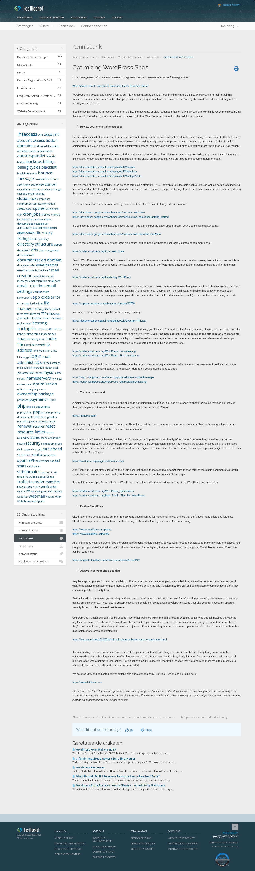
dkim (20, 250)
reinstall (21, 421)
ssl (57, 460)
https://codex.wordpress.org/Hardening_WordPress (101, 277)
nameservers (38, 378)
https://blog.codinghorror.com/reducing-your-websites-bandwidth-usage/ (113, 377)
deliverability (24, 228)
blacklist (49, 167)
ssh (52, 461)
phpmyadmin (24, 412)
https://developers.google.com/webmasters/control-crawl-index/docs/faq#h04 (116, 234)
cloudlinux (26, 198)
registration (51, 417)
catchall (35, 189)
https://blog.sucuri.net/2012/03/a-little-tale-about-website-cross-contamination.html (119, 639)
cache (20, 185)
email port (54, 281)
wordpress (38, 501)
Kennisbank (67, 26)
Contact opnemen (94, 26)
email (54, 265)
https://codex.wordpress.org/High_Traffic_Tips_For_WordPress (108, 495)
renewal (24, 426)
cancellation (24, 189)
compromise (24, 203)
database (26, 219)
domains (42, 265)
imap (22, 338)
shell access (23, 449)
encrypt (37, 292)
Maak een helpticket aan (33, 561)
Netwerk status (27, 554)
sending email (49, 443)
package (46, 393)
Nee (148, 730)
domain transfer (26, 265)
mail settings (53, 363)
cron (19, 214)
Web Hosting (64, 838)
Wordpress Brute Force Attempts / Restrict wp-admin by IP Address (120, 785)
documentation (31, 260)
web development (39, 491)
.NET (40, 135)
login (35, 356)
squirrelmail (42, 461)
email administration (32, 270)
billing (49, 161)
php (21, 405)
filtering (39, 309)
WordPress (153, 56)
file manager (33, 305)
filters (47, 309)
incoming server (36, 339)
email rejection (31, 285)
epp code (41, 297)
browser (39, 179)
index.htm (29, 345)
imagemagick (48, 334)
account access (31, 140)
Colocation (79, 17)
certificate (46, 189)
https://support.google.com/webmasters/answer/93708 (103, 303)
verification (49, 486)
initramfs (40, 345)
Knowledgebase (104, 846)
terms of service (26, 476)
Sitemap (233, 842)
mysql (48, 372)
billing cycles (28, 167)
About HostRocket (181, 838)
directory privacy (39, 239)
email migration (38, 281)
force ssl (35, 314)
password (22, 400)
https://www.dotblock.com (87, 682)
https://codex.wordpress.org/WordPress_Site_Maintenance (106, 355)
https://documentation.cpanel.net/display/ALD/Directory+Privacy (109, 320)
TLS (47, 476)
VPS (28, 491)
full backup (53, 314)
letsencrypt (23, 357)
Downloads (25, 546)
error (56, 297)
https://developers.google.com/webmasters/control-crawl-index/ (108, 212)
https (37, 334)
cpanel (39, 208)
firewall (56, 309)
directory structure (35, 244)
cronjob (45, 214)
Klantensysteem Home (84, 56)
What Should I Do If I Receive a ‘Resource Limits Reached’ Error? (110, 86)
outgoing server (37, 389)
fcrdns (33, 303)
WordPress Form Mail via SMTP (95, 749)
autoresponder (31, 155)
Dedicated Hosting (52, 17)
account (51, 134)
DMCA (27, 250)
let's (49, 350)
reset (50, 426)
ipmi (35, 350)
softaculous (49, 455)
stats (21, 466)
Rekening (228, 26)
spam (22, 460)
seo (60, 443)
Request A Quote (142, 849)
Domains (99, 17)
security (33, 443)
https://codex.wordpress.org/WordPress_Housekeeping (104, 351)
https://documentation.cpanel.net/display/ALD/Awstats (103, 167)
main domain (24, 367)
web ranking (55, 491)
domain (54, 260)
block (20, 173)
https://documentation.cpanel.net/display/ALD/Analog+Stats (106, 176)
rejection (32, 421)
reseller (38, 426)
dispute (58, 244)
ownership (27, 393)
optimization (45, 384)
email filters (40, 276)
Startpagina (25, 26)
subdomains (29, 471)
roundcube (23, 438)
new (54, 378)
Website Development (130, 56)
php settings (43, 406)
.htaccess (27, 134)
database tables (42, 219)
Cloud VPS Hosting (68, 849)
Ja (131, 730)
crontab (55, 214)
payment (37, 399)
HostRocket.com (33, 831)
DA (19, 219)
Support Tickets (104, 857)
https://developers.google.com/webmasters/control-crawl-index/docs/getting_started (120, 216)
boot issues (30, 173)
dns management (49, 250)
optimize (22, 389)
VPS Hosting (24, 17)
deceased (22, 223)
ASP (19, 151)
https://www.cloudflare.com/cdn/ (90, 533)
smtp (37, 454)
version (21, 491)
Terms (212, 842)
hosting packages (32, 325)
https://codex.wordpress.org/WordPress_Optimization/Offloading (109, 381)
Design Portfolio (142, 843)
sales (35, 437)
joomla (43, 350)
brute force (51, 179)
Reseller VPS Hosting (70, 843)
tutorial (21, 487)
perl (53, 400)
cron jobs (32, 214)
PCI (49, 400)
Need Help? (225, 835)
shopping (36, 449)
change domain (26, 193)
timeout (40, 476)
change (57, 189)
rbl (42, 417)
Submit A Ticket (104, 851)
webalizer (22, 496)
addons (38, 146)
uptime (30, 487)
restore (50, 432)
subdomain (33, 466)
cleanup (39, 193)
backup (21, 162)
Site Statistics (24, 455)
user (37, 487)
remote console (47, 421)
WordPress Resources (90, 767)
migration (38, 367)
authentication (45, 151)
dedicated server (38, 223)
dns (34, 250)
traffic (22, 481)
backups (34, 161)
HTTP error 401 (44, 329)
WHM (58, 496)
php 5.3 (30, 406)
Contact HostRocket (183, 849)
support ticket (49, 472)
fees (40, 303)
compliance (43, 199)
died (35, 228)
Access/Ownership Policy (224, 846)
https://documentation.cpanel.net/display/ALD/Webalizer (104, 171)
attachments (29, 151)
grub (20, 318)
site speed (52, 449)
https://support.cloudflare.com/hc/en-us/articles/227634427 (106, 560)
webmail (37, 496)
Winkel (45, 26)
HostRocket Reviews (183, 843)
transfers (53, 482)
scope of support (50, 438)
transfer (37, 481)
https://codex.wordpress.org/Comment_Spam (98, 251)
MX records (35, 373)
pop (37, 412)
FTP (43, 313)
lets (55, 350)
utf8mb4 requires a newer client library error (105, 758)
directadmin (26, 233)
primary (45, 412)
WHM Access (24, 501)
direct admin (47, 228)
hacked (27, 318)
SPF (31, 460)
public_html (33, 417)
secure (21, 443)
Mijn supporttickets (29, 522)
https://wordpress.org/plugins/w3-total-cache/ (98, 461)
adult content (51, 146)
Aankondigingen (28, 530)
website (50, 496)
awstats (51, 156)
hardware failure (41, 318)
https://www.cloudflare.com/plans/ (91, 529)
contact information (43, 203)
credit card (52, 209)
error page (23, 303)
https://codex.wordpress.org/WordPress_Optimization (103, 491)
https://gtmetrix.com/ (84, 415)
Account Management (102, 840)
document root (25, 255)
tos (52, 476)
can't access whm (34, 185)
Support (117, 17)
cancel (50, 184)
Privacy (223, 842)
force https (23, 314)
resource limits (31, 432)
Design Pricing (140, 838)
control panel (24, 209)
